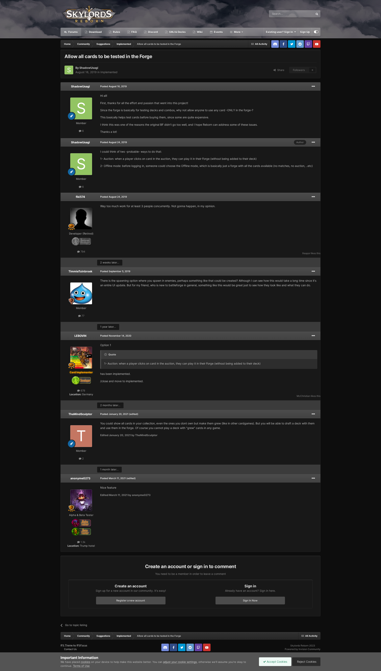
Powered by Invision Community (302, 649)
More (237, 32)
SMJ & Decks (177, 32)
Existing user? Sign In (280, 32)
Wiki (199, 32)
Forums (73, 32)
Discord (152, 32)
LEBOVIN (80, 335)
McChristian (303, 395)
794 (82, 251)
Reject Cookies (306, 661)
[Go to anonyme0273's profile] (81, 500)
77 (82, 315)
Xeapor (306, 253)
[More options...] (313, 86)
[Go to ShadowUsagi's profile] (68, 70)
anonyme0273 (80, 478)
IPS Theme (67, 645)
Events (218, 32)
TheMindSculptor (80, 414)
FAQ (134, 32)
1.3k (82, 542)
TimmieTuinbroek (80, 271)
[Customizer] (316, 32)
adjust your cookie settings (180, 661)
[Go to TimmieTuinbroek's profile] (81, 293)
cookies (85, 661)
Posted (113, 86)
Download (95, 32)
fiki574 (80, 196)
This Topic (302, 13)
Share (280, 70)
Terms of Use (81, 665)
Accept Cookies (276, 661)
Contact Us (70, 649)
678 (82, 390)
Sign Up (305, 32)
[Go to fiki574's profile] (81, 219)
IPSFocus (82, 645)
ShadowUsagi (88, 67)
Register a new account (130, 600)
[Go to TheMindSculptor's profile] (81, 436)
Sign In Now (250, 600)
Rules (116, 32)
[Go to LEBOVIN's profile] (81, 358)
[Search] (316, 13)
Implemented (108, 72)
